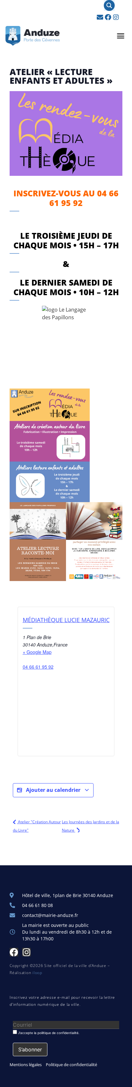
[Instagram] (116, 17)
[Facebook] (108, 17)
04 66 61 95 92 (38, 666)
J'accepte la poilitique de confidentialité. (48, 1032)
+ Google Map (37, 652)
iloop (37, 972)
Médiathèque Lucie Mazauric (66, 620)
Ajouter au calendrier (53, 789)
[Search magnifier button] (109, 5)
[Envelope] (100, 17)
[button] (121, 36)
